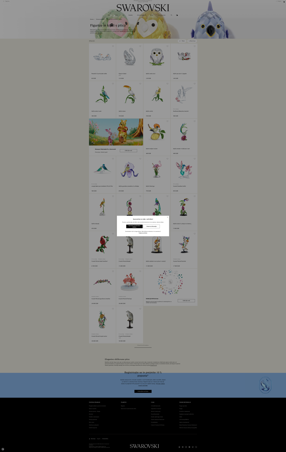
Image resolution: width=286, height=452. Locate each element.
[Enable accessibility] (2, 449)
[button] (167, 217)
